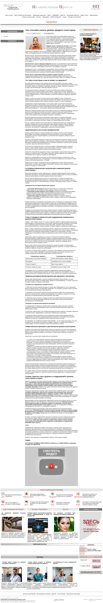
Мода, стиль (84, 15)
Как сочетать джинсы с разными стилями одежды (12, 503)
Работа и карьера (56, 17)
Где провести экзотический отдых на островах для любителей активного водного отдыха (92, 503)
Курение (54, 594)
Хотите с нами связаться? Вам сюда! (94, 550)
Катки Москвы (61, 594)
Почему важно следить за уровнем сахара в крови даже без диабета (39, 562)
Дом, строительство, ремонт (22, 15)
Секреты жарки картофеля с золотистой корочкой (88, 34)
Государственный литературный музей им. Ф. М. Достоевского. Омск (39, 503)
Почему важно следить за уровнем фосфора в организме (14, 562)
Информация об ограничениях (8, 599)
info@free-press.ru (13, 9)
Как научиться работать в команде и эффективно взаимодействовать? (89, 495)
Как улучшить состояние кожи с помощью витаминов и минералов (66, 513)
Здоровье (56, 15)
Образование (94, 15)
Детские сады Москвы (29, 594)
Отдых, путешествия (28, 17)
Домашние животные (39, 15)
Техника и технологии (74, 17)
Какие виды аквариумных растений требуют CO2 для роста (38, 495)
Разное (39, 17)
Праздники (45, 17)
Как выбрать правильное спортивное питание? (63, 503)
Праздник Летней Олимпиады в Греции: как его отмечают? (64, 495)
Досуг (49, 15)
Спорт (64, 17)
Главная (6, 36)
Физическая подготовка (73, 594)
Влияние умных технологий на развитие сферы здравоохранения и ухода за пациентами (39, 514)
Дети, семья (9, 15)
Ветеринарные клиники (43, 594)
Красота (62, 15)
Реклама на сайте (21, 599)
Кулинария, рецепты (73, 15)
